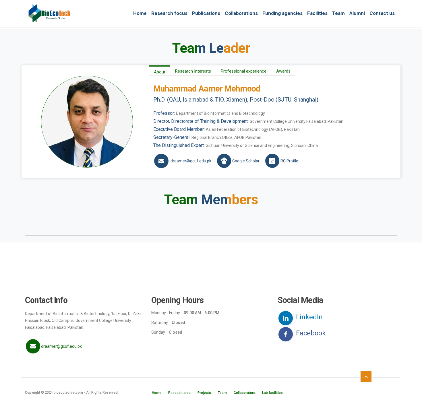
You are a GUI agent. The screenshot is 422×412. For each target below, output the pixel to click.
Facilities (317, 13)
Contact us (382, 13)
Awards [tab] (283, 71)
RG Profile (289, 161)
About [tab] (159, 72)
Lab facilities (272, 393)
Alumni (357, 13)
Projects (204, 393)
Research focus (169, 13)
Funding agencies (282, 13)
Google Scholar (246, 161)
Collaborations (241, 13)
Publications (206, 13)
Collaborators (244, 393)
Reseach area (179, 393)
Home (140, 13)
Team (338, 13)
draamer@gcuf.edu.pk (191, 161)
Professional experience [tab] (243, 71)
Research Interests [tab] (193, 71)
